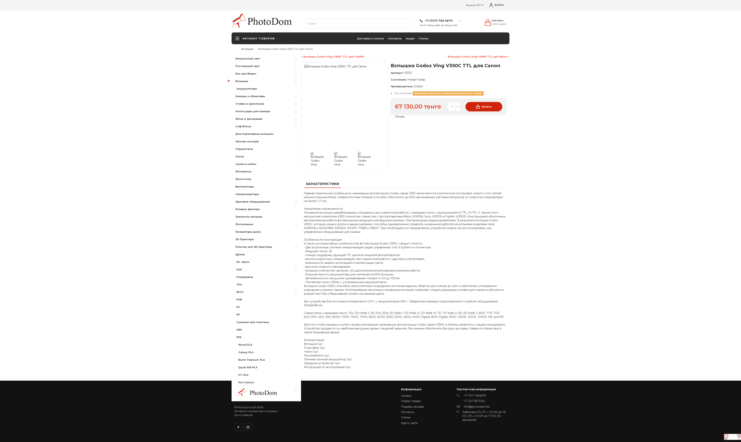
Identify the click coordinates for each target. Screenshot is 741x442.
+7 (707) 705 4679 (439, 20)
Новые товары (411, 401)
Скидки (406, 395)
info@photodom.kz (477, 406)
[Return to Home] (235, 48)
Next (381, 159)
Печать (399, 116)
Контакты (395, 38)
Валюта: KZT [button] (473, 5)
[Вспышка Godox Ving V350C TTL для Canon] (321, 158)
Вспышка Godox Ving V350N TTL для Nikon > (478, 56)
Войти (499, 5)
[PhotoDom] (272, 21)
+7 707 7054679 (475, 395)
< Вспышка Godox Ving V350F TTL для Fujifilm (333, 56)
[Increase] (458, 104)
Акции (410, 38)
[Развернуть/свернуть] (298, 58)
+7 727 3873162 (474, 401)
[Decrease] (458, 109)
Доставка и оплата (370, 38)
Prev (308, 159)
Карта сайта (409, 423)
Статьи (423, 38)
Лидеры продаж (412, 406)
